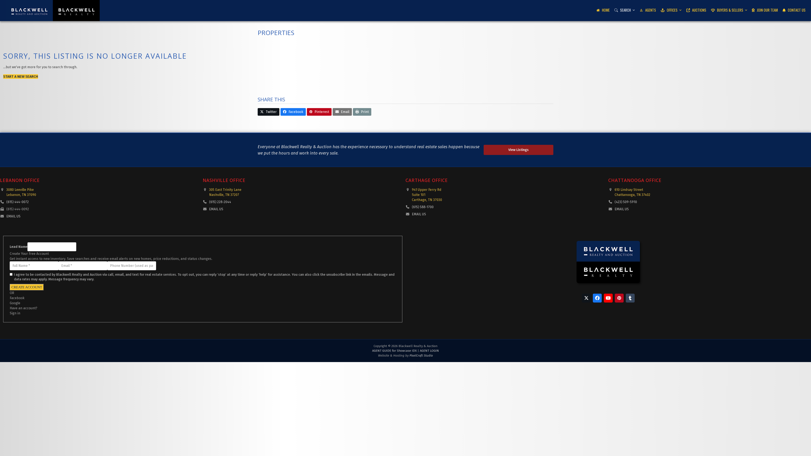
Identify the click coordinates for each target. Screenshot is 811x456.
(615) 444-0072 (17, 202)
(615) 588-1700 (423, 207)
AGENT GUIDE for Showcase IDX (394, 351)
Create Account (26, 287)
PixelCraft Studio (421, 355)
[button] (268, 112)
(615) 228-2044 (220, 202)
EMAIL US (13, 216)
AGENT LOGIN (429, 351)
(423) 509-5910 (626, 202)
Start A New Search (20, 76)
